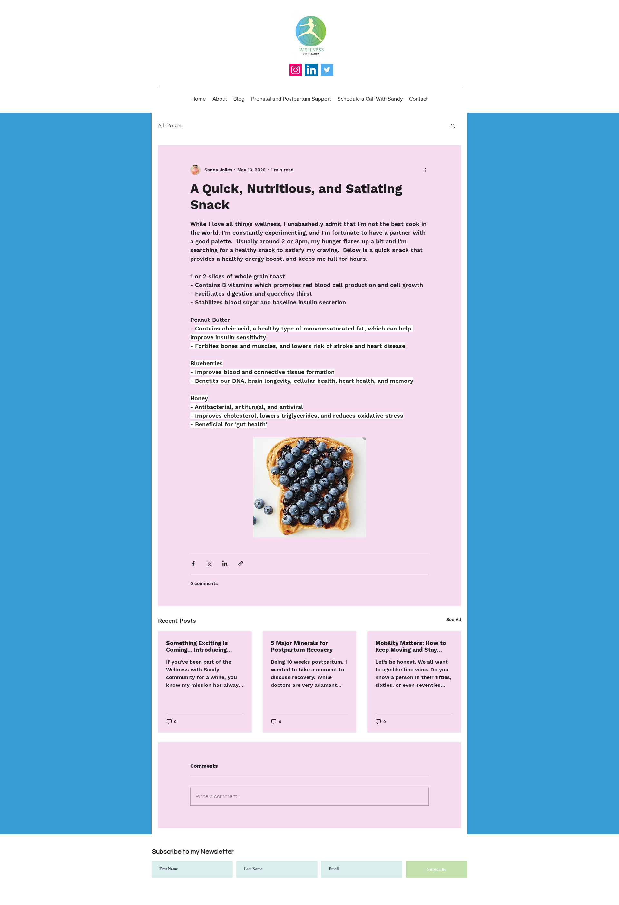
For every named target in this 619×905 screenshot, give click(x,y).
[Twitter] (327, 70)
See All (453, 619)
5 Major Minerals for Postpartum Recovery (302, 646)
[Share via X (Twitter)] (209, 563)
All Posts (170, 125)
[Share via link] (241, 563)
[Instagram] (295, 70)
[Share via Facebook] (193, 563)
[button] (453, 125)
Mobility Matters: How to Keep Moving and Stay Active (410, 646)
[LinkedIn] (311, 70)
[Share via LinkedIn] (225, 563)
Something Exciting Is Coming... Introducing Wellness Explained (197, 646)
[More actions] (425, 170)
